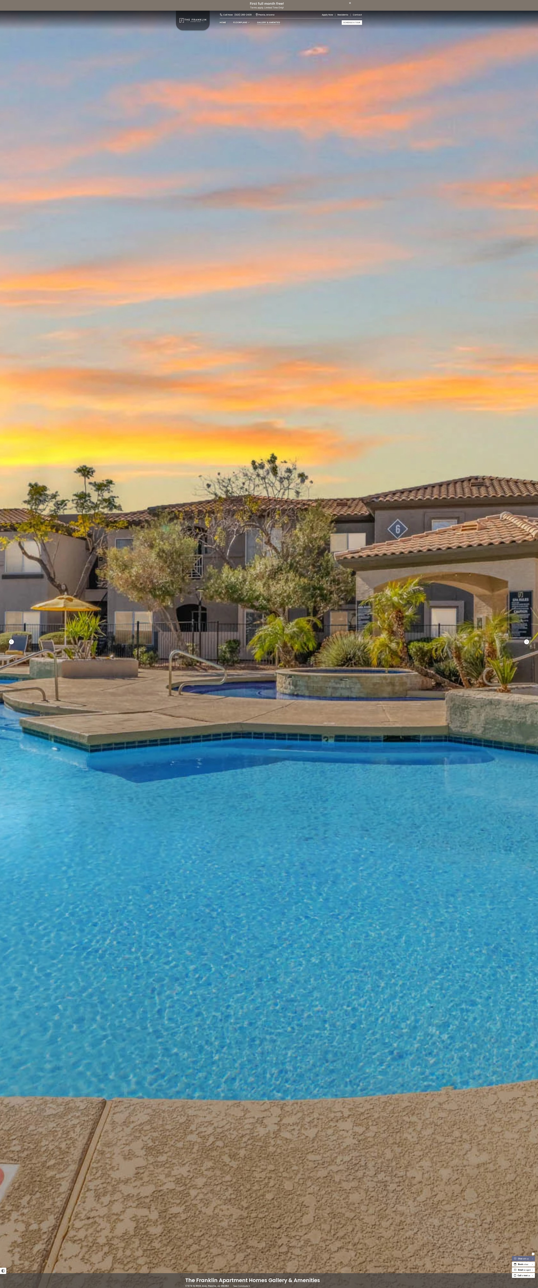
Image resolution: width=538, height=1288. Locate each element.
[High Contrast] (3, 1271)
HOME (223, 22)
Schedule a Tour (351, 22)
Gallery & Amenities (268, 22)
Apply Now (327, 14)
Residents (343, 14)
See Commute (240, 1286)
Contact (357, 14)
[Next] (526, 642)
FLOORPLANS (240, 22)
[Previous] (11, 642)
